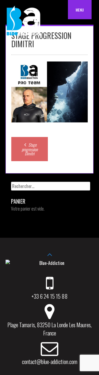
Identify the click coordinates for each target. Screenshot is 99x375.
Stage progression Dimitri (30, 149)
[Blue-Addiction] (23, 36)
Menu (80, 10)
